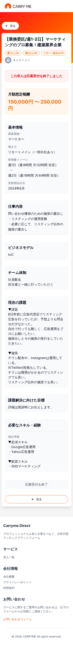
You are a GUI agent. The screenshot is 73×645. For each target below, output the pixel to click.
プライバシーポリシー (17, 582)
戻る (13, 25)
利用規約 (9, 588)
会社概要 (9, 576)
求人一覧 (9, 557)
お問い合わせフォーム (17, 619)
